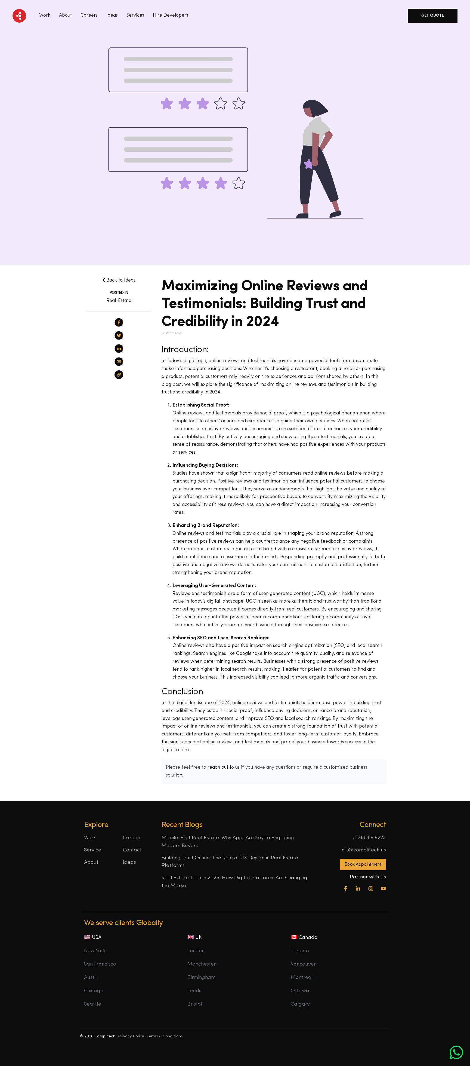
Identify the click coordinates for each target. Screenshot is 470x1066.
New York (95, 951)
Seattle (92, 1004)
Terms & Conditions (165, 1036)
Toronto (300, 951)
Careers (89, 15)
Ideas (129, 862)
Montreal (302, 977)
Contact (132, 850)
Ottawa (300, 991)
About (65, 15)
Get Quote (432, 16)
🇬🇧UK (194, 937)
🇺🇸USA (92, 937)
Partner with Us (368, 877)
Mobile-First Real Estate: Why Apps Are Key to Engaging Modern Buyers (228, 841)
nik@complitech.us (364, 850)
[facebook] (119, 322)
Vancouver (303, 964)
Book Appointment (363, 864)
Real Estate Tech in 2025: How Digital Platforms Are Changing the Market (234, 881)
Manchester (201, 964)
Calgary (300, 1004)
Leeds (194, 991)
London (196, 951)
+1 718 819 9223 (369, 838)
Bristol (194, 1004)
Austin (91, 977)
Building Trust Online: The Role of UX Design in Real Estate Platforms (230, 862)
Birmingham (201, 977)
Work (44, 15)
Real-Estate (118, 300)
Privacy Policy (131, 1036)
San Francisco (100, 964)
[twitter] (119, 335)
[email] (119, 361)
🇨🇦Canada (304, 937)
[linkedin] (119, 348)
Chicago (93, 991)
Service (92, 850)
